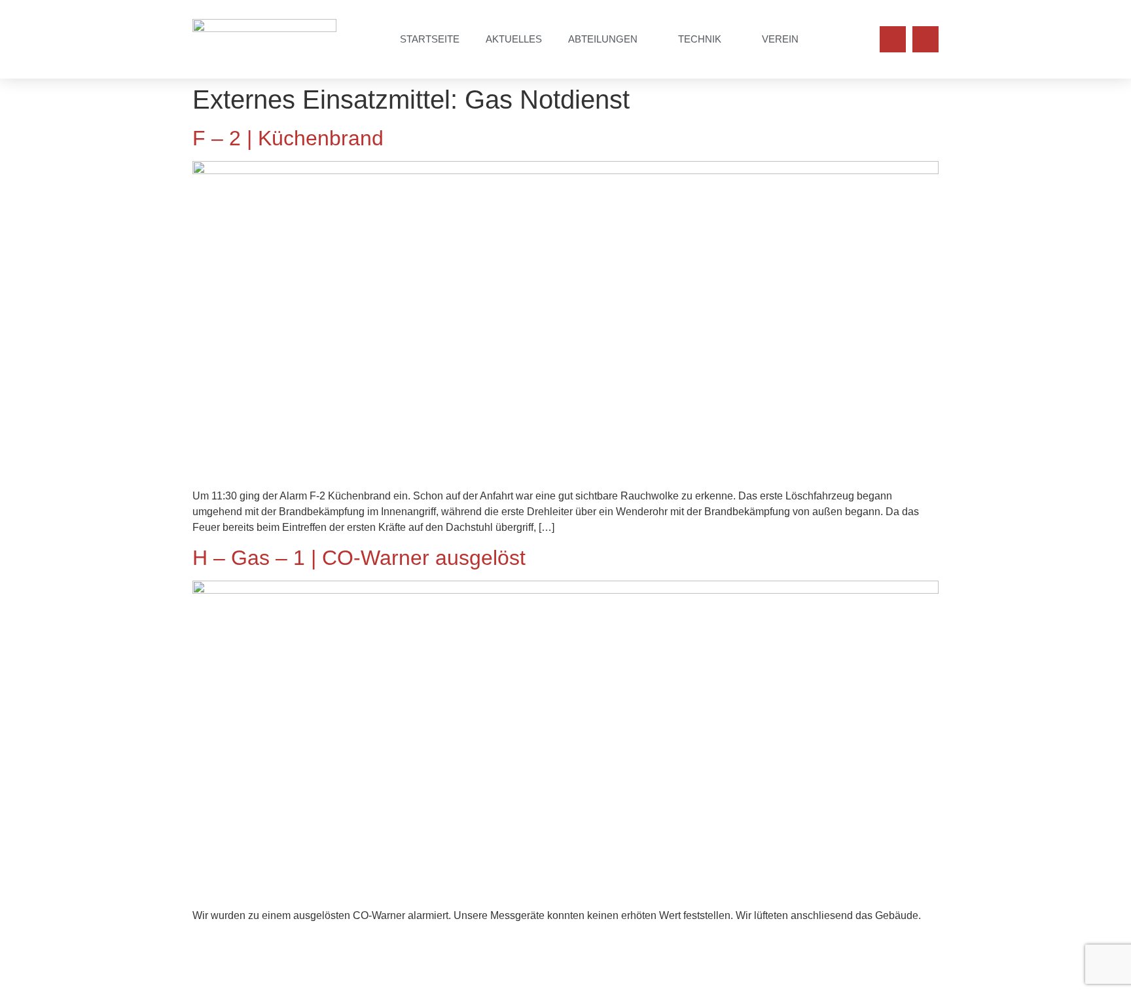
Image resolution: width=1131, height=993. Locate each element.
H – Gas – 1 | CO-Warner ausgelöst (359, 557)
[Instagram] (925, 39)
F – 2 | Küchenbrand (288, 138)
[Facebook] (893, 39)
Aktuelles (514, 39)
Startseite (429, 39)
